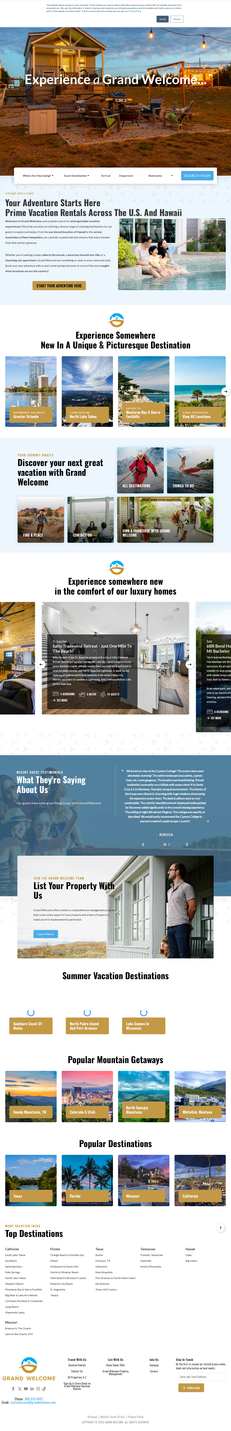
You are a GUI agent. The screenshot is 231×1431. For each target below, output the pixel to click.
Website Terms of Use (112, 1417)
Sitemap (92, 1417)
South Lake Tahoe (15, 1255)
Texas (99, 1249)
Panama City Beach (61, 1283)
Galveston (101, 1266)
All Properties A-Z (77, 1377)
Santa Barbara (13, 1266)
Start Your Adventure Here (59, 285)
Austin (99, 1255)
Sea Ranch (11, 1260)
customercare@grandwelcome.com (33, 1402)
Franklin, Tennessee (151, 1255)
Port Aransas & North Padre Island (115, 1277)
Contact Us (77, 1371)
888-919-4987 (34, 1399)
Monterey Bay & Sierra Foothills (23, 1289)
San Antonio (102, 1283)
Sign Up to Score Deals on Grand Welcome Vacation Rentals (77, 1386)
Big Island (191, 1260)
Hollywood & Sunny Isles (64, 1266)
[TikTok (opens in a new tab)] (44, 1388)
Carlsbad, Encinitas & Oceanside (23, 1300)
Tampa (54, 1295)
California (12, 1249)
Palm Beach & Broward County (68, 1277)
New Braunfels (104, 1272)
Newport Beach (14, 1283)
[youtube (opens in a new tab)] (26, 1388)
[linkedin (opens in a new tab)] (32, 1388)
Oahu (189, 1255)
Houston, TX (102, 1260)
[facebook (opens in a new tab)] (13, 1388)
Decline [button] (177, 19)
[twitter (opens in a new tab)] (19, 1388)
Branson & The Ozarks (18, 1328)
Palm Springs (12, 1272)
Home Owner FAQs (115, 1365)
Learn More (46, 934)
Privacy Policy (134, 11)
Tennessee (147, 1249)
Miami (54, 1260)
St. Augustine (57, 1289)
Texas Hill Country (106, 1289)
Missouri (11, 1322)
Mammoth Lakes (15, 1312)
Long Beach (12, 1306)
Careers (154, 1371)
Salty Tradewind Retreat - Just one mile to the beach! (92, 649)
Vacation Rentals (77, 1365)
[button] (225, 391)
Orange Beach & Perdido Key (67, 1255)
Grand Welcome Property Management (115, 1372)
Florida (55, 1249)
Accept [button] (162, 19)
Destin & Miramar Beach (64, 1272)
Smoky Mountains (150, 1266)
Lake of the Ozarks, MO (19, 1334)
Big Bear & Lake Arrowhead (21, 1295)
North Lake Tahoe (15, 1277)
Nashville (145, 1260)
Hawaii (190, 1249)
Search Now (197, 175)
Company (154, 1365)
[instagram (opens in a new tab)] (38, 1388)
